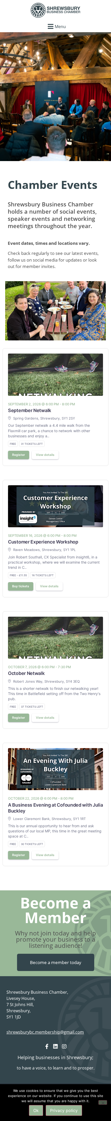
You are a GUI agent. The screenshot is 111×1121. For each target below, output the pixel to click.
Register (18, 455)
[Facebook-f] (46, 1046)
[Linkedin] (55, 1046)
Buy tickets (20, 586)
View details (45, 455)
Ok (36, 1110)
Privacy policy (64, 1110)
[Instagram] (64, 1046)
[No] (102, 1102)
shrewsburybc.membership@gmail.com (45, 1032)
